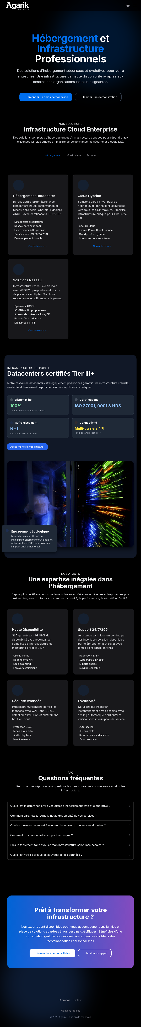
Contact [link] (77, 1000)
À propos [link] (64, 1000)
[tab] (53, 155)
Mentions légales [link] (70, 1010)
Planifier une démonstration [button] (99, 97)
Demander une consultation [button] (53, 953)
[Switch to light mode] (128, 6)
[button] (45, 97)
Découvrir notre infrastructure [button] (27, 446)
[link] (52, 953)
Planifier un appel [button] (96, 953)
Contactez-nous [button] (37, 246)
